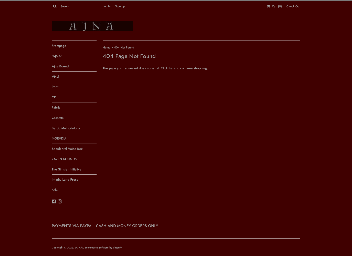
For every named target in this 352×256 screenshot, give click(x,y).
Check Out (293, 6)
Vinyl (55, 76)
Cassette (58, 117)
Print (55, 87)
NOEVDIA (59, 138)
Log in (107, 6)
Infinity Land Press (65, 179)
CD (54, 97)
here (172, 68)
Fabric (56, 107)
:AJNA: (57, 56)
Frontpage (59, 45)
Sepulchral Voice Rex (67, 148)
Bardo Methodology (66, 128)
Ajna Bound (60, 66)
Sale (55, 190)
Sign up (120, 6)
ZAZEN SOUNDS (64, 159)
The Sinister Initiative (66, 169)
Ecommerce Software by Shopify (103, 247)
